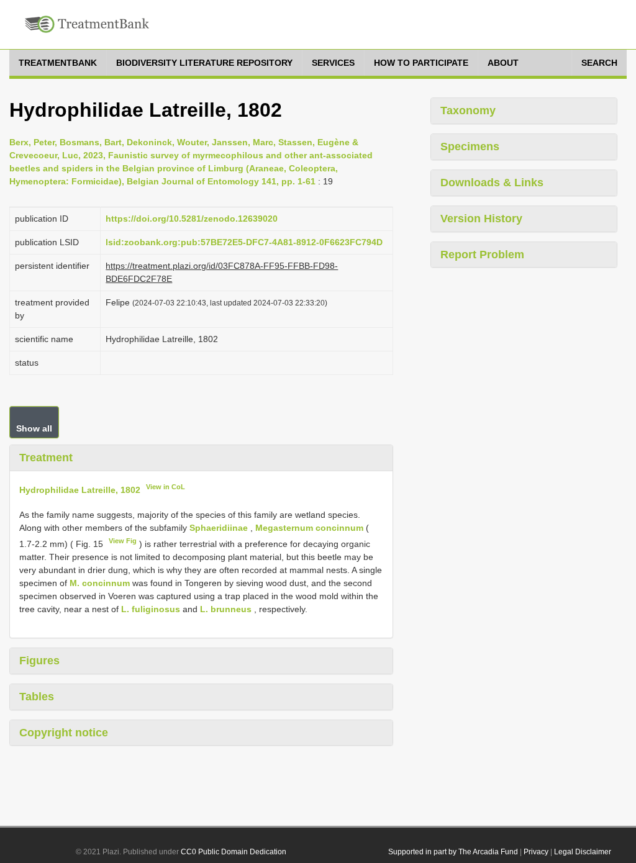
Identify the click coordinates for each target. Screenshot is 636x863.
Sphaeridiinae (218, 528)
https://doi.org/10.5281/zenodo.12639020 (192, 219)
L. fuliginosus (150, 609)
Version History (481, 218)
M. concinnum (100, 583)
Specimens (469, 146)
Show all (34, 428)
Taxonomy (468, 110)
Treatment (46, 457)
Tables (36, 696)
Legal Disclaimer (582, 851)
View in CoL (165, 486)
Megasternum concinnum (309, 528)
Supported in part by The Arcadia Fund (453, 851)
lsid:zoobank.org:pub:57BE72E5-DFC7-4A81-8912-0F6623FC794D (244, 242)
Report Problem (482, 254)
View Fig (123, 540)
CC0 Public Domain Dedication (233, 851)
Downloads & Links (491, 182)
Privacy (536, 851)
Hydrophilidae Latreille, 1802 (79, 489)
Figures (39, 660)
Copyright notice (63, 732)
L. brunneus (226, 609)
